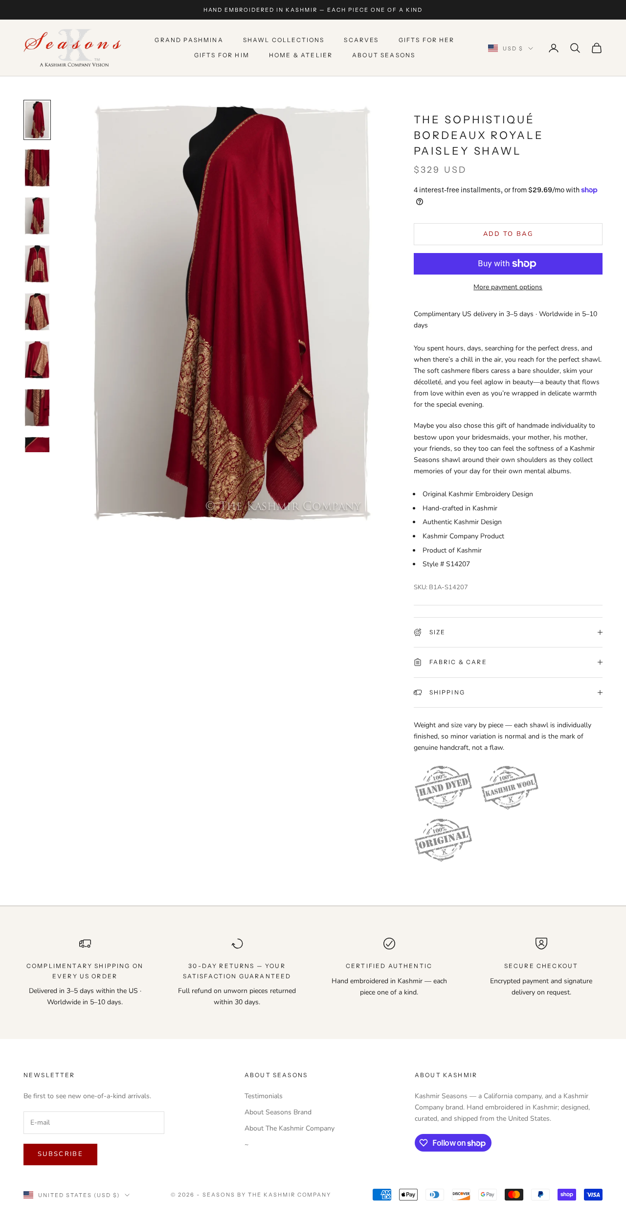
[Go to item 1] (37, 120)
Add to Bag (508, 234)
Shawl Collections (284, 40)
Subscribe (60, 1154)
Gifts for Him (221, 55)
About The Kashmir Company (290, 1128)
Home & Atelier (301, 55)
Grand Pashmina (189, 40)
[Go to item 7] (37, 408)
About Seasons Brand (278, 1112)
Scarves (361, 40)
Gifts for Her (427, 40)
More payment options (507, 287)
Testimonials (264, 1096)
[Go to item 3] (37, 216)
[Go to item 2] (37, 168)
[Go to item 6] (37, 360)
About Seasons (383, 55)
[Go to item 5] (37, 312)
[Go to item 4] (37, 264)
